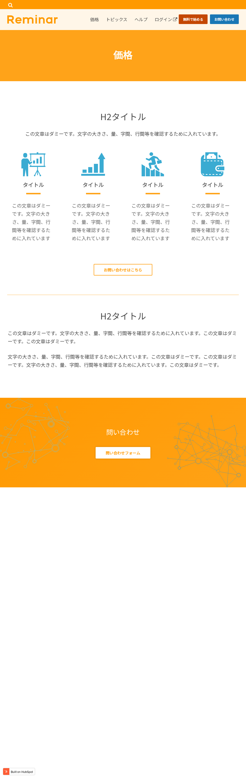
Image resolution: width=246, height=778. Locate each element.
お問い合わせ (224, 19)
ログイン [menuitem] (164, 19)
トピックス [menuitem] (116, 19)
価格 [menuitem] (94, 19)
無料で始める (193, 19)
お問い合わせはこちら (123, 270)
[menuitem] (235, 4)
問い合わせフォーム (123, 453)
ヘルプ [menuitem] (141, 19)
